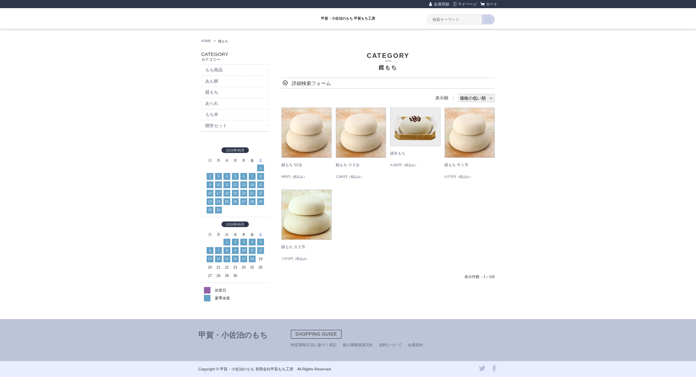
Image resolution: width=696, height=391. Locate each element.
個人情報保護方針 (358, 345)
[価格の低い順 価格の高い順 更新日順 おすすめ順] (476, 98)
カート (492, 4)
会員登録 (441, 4)
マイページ (467, 4)
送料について (390, 345)
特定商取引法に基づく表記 (314, 345)
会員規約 (415, 345)
